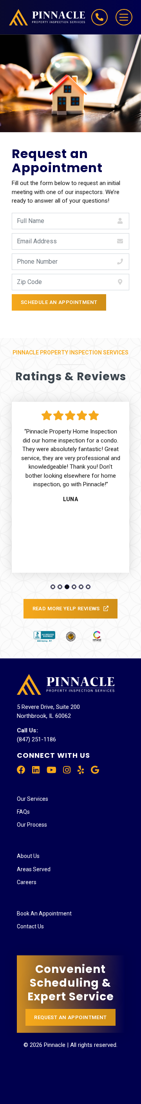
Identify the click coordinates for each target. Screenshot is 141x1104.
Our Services (32, 799)
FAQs (23, 812)
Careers (26, 882)
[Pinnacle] (40, 17)
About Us (28, 856)
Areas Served (34, 869)
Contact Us (30, 926)
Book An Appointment (44, 913)
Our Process (32, 825)
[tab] (53, 586)
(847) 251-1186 (36, 739)
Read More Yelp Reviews (66, 608)
